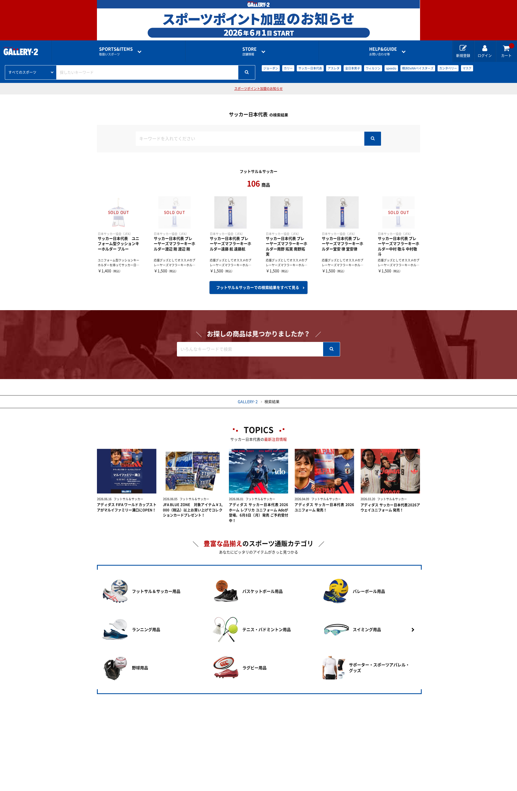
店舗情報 (249, 51)
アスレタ (334, 68)
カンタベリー (448, 68)
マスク (467, 68)
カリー (288, 68)
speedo (391, 68)
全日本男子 (352, 68)
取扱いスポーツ (116, 51)
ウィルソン (373, 68)
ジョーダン (270, 68)
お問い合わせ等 (383, 51)
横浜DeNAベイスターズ (418, 68)
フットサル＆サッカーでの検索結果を (257, 287)
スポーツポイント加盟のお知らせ (258, 88)
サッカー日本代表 (310, 68)
